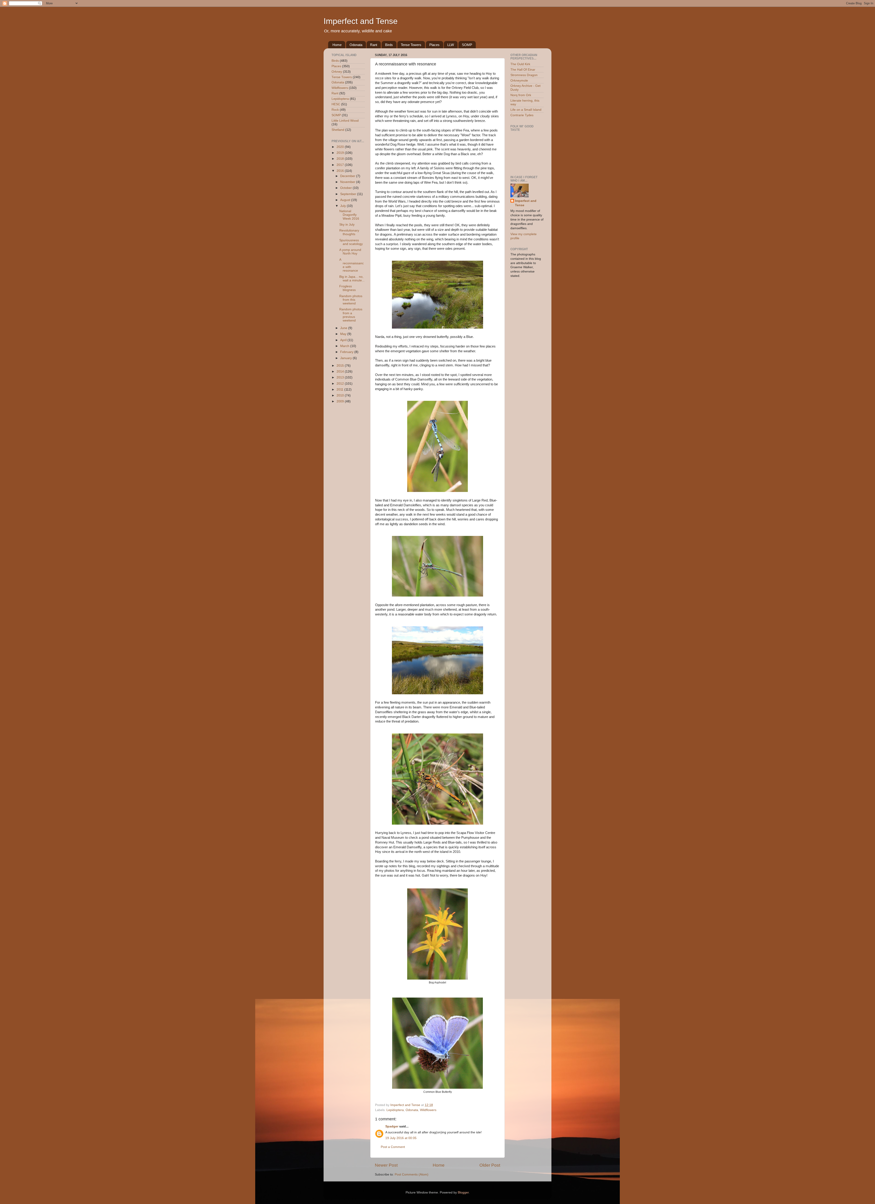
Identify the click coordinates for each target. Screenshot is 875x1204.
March (345, 346)
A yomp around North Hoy (350, 251)
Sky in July (347, 224)
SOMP (467, 45)
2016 (341, 170)
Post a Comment (393, 1147)
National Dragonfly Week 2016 (349, 214)
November (348, 182)
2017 (341, 165)
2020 (341, 147)
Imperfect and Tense (361, 21)
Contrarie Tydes (521, 115)
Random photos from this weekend (350, 299)
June (344, 328)
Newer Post (386, 1165)
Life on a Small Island (525, 109)
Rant (373, 45)
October (346, 188)
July (343, 206)
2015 (341, 365)
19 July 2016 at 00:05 (401, 1138)
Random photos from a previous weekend (350, 315)
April (343, 340)
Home (337, 45)
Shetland (338, 129)
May (343, 334)
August (345, 200)
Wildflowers (428, 1110)
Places (434, 45)
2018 (341, 158)
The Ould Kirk (520, 64)
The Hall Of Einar (522, 69)
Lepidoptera (395, 1110)
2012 (341, 383)
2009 (341, 401)
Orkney (337, 71)
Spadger (391, 1126)
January (346, 358)
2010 (341, 395)
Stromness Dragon (524, 75)
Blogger (463, 1192)
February (347, 352)
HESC (336, 104)
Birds (389, 45)
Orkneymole (519, 80)
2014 (341, 371)
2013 (341, 377)
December (348, 176)
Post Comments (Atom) (411, 1174)
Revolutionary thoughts (349, 232)
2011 (340, 389)
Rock (335, 109)
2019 (341, 152)
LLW (450, 45)
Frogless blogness (347, 288)
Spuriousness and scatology (351, 242)
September (348, 194)
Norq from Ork (520, 95)
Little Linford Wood (345, 120)
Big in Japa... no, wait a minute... (352, 278)
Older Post (489, 1165)
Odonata (356, 45)
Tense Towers (411, 45)
